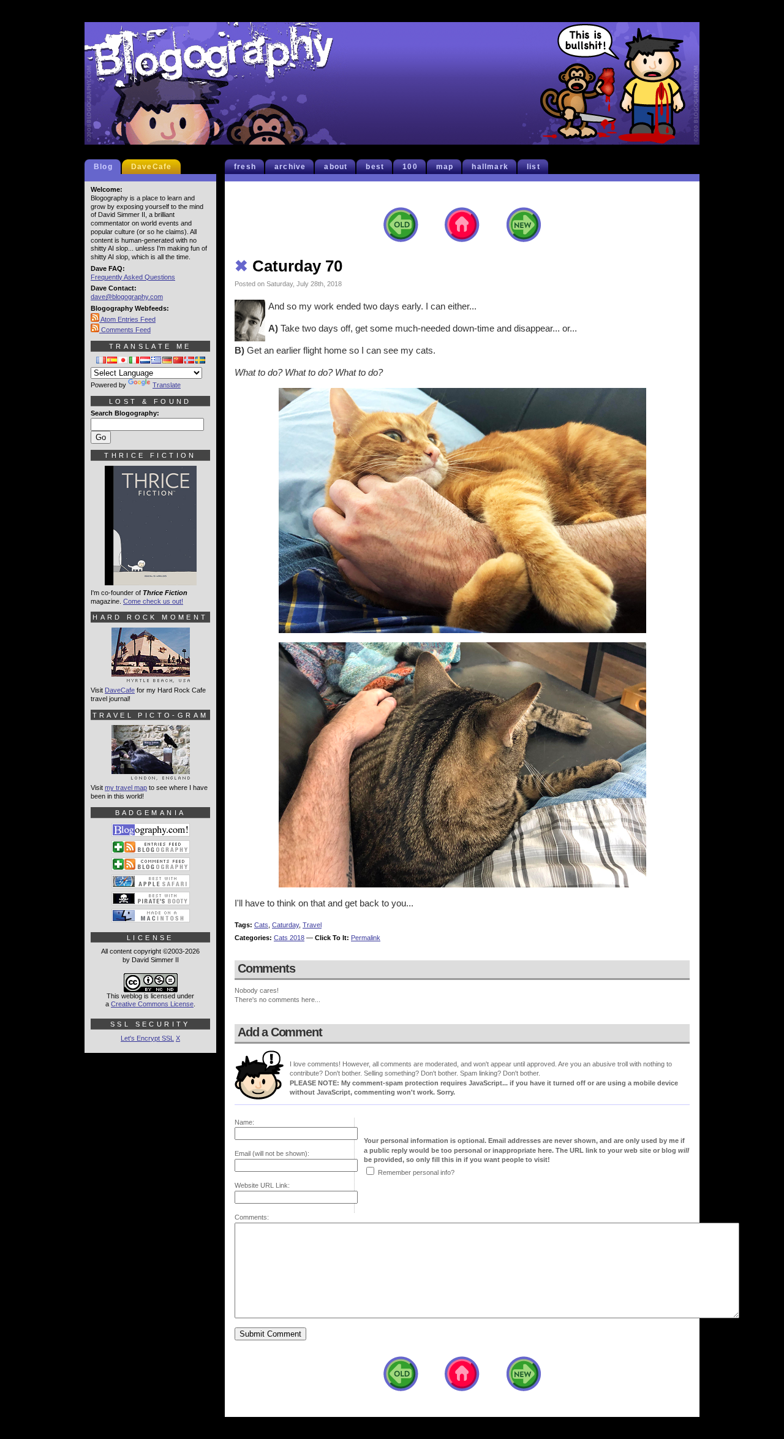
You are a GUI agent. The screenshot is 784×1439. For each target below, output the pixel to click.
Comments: (252, 1217)
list (533, 166)
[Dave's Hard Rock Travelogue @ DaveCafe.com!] (150, 677)
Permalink (365, 937)
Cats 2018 (289, 937)
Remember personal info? (416, 1172)
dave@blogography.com (127, 296)
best (375, 166)
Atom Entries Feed (127, 319)
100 (410, 166)
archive (290, 166)
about (335, 166)
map (445, 166)
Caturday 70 (288, 266)
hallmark (490, 166)
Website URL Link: (262, 1185)
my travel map (126, 787)
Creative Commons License (152, 1004)
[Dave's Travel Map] (150, 774)
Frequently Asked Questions (133, 277)
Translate (167, 385)
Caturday (285, 924)
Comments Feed (125, 329)
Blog (103, 166)
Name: (244, 1122)
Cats (261, 924)
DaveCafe (151, 166)
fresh (245, 166)
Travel (312, 924)
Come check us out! (153, 601)
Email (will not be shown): (272, 1153)
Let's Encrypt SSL (147, 1038)
